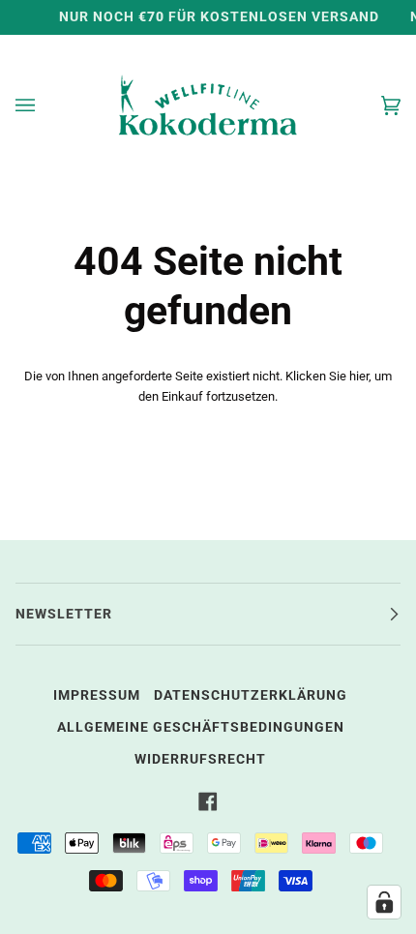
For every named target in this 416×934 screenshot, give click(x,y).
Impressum (96, 695)
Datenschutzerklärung (250, 695)
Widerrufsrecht (200, 759)
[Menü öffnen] (44, 105)
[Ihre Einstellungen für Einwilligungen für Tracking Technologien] (384, 902)
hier (359, 376)
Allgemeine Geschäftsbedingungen (200, 727)
